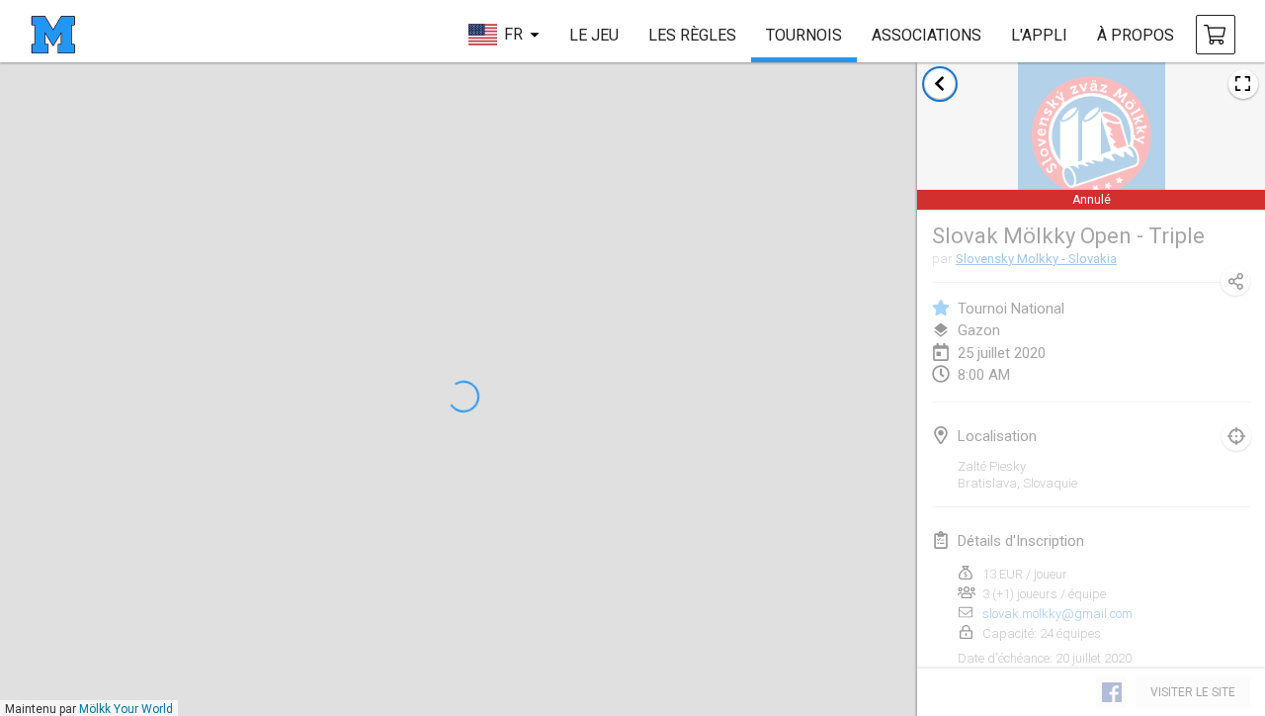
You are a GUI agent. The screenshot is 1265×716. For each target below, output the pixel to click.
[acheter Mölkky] (1215, 34)
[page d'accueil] (53, 34)
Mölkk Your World (126, 709)
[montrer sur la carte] (1236, 436)
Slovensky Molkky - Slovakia (1036, 258)
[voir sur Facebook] (1111, 692)
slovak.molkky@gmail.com (1057, 613)
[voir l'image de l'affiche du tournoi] (1243, 84)
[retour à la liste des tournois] (940, 84)
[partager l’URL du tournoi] (1235, 281)
